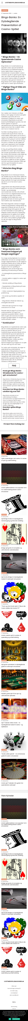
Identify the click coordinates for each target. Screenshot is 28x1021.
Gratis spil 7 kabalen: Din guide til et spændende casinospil (12, 784)
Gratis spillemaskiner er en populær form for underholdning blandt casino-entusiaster (14, 489)
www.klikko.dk (15, 995)
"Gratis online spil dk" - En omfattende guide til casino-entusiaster (13, 755)
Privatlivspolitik (16, 1019)
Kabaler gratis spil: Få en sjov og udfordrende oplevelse (11, 694)
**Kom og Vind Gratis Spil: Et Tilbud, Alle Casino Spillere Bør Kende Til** (13, 607)
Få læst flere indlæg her (14, 424)
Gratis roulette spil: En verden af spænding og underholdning (11, 636)
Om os (14, 1008)
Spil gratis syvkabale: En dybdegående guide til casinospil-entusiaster (13, 665)
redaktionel (4, 10)
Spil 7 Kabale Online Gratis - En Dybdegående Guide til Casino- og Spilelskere (12, 725)
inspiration (4, 454)
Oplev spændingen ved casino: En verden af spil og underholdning (14, 459)
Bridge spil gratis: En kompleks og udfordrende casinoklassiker (11, 549)
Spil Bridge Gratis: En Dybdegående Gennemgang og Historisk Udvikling (12, 520)
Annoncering (14, 1006)
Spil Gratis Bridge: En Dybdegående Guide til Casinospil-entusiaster (12, 578)
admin (15, 13)
